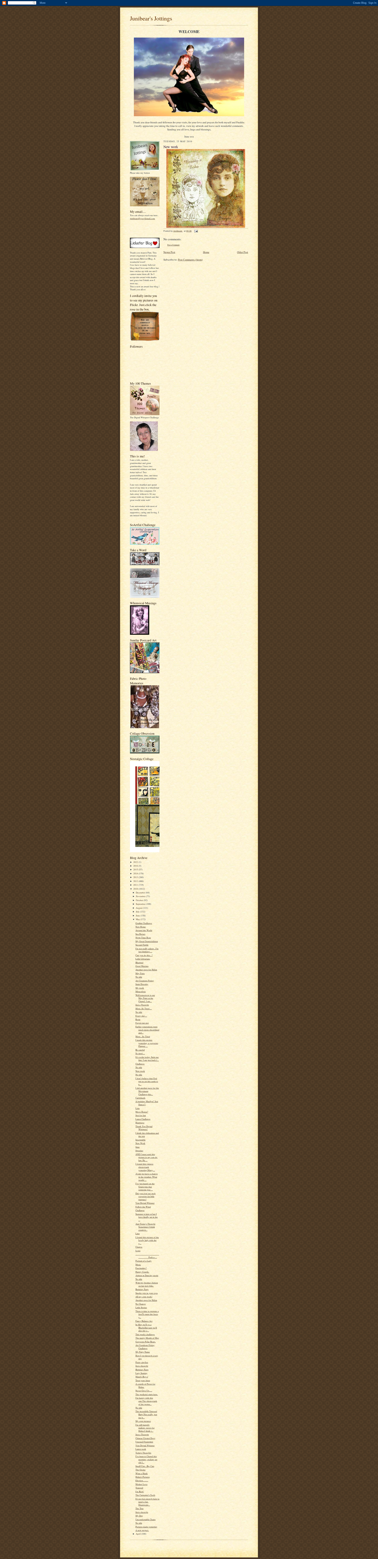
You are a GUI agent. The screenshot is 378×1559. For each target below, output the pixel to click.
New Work (140, 1143)
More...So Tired (142, 1036)
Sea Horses (140, 933)
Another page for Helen (146, 969)
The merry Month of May (147, 1337)
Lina (137, 1233)
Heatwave (139, 1122)
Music (138, 1264)
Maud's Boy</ (141, 1376)
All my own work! (143, 1296)
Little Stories (141, 1307)
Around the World (143, 930)
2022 (136, 862)
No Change (140, 1303)
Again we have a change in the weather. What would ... (146, 1176)
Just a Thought (142, 1004)
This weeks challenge (145, 1334)
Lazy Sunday (141, 1373)
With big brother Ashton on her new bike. (146, 1284)
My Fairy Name (142, 1351)
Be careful (140, 1049)
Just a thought (141, 1365)
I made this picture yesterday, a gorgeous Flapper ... (146, 1043)
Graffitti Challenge (143, 923)
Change (138, 1246)
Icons (137, 1250)
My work (139, 987)
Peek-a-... (147, 1256)
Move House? (141, 1111)
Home (206, 252)
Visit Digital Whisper (145, 1202)
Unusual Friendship (144, 1441)
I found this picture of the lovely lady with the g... (147, 1240)
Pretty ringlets (141, 1362)
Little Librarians (142, 958)
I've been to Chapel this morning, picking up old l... (146, 1459)
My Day (139, 1515)
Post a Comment (173, 245)
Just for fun (140, 1115)
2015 (136, 869)
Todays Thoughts (143, 1452)
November (141, 896)
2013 (136, 877)
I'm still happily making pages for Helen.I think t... (145, 1427)
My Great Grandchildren (146, 941)
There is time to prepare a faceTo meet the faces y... (147, 1314)
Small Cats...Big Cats (144, 1466)
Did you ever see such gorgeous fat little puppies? (145, 1196)
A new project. (142, 1530)
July (138, 911)
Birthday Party (142, 1289)
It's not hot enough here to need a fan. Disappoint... (147, 1501)
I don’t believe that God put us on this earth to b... (146, 1081)
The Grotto (140, 1469)
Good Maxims (141, 966)
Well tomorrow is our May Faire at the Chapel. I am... (145, 998)
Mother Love (141, 1484)
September (141, 903)
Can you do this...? (144, 955)
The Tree (139, 1508)
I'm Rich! (139, 1491)
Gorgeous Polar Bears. (145, 1341)
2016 (136, 865)
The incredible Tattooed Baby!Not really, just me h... (146, 1414)
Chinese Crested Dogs (145, 1438)
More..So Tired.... (143, 1008)
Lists (137, 1108)
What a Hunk (141, 1473)
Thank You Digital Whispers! (143, 1128)
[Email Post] (195, 231)
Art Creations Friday (144, 980)
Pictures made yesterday (146, 1526)
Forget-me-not (142, 1022)
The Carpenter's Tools (145, 1495)
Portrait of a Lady (143, 1260)
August (139, 907)
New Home (140, 926)
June (138, 915)
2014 (136, 873)
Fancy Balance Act (143, 1320)
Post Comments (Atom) (190, 259)
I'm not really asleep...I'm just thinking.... (146, 950)
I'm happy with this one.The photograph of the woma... (146, 1400)
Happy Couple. (142, 1271)
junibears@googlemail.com (142, 218)
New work (140, 1071)
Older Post (242, 252)
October (140, 900)
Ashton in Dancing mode (146, 1275)
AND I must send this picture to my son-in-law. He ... (146, 1157)
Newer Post (169, 252)
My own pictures (143, 1421)
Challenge (140, 1063)
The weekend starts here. (146, 1394)
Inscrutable (140, 1139)
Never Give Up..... (143, 1390)
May (138, 919)
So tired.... (140, 1053)
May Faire (140, 973)
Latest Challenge (142, 1119)
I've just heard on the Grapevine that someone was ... (145, 1186)
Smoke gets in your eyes (146, 1293)
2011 (136, 884)
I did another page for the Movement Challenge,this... (147, 1091)
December (141, 892)
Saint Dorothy (141, 984)
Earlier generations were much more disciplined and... (147, 1029)
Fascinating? (141, 1268)
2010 (136, 888)
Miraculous (140, 991)
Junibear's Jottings (151, 18)
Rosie (137, 1019)
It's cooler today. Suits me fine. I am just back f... (147, 1059)
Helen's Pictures (142, 1476)
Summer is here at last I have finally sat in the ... (146, 1217)
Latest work (140, 1449)
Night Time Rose (143, 937)
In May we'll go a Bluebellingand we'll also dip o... (146, 1327)
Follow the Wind (143, 1206)
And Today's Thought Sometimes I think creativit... (145, 1226)
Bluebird (139, 962)
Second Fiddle (141, 944)
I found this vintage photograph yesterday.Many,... (145, 1166)
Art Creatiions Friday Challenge (145, 1347)
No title (138, 976)
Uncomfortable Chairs (145, 1519)
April (138, 1533)
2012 (136, 881)
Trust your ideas (142, 1380)
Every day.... (141, 1015)
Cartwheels (140, 1097)
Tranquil (139, 1487)
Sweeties (139, 1150)
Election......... (141, 1480)
